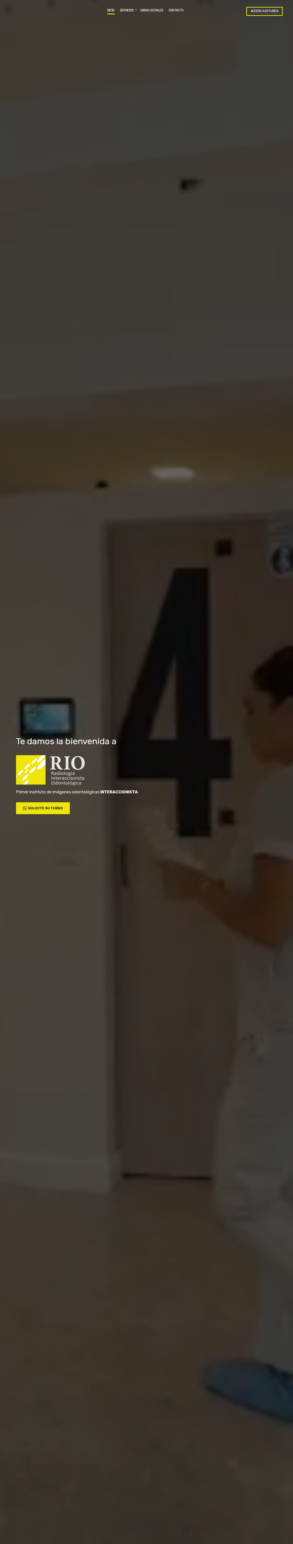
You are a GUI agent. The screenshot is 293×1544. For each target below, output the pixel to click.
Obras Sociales (151, 10)
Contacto (175, 10)
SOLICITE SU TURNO (45, 808)
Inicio (111, 10)
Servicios (127, 10)
